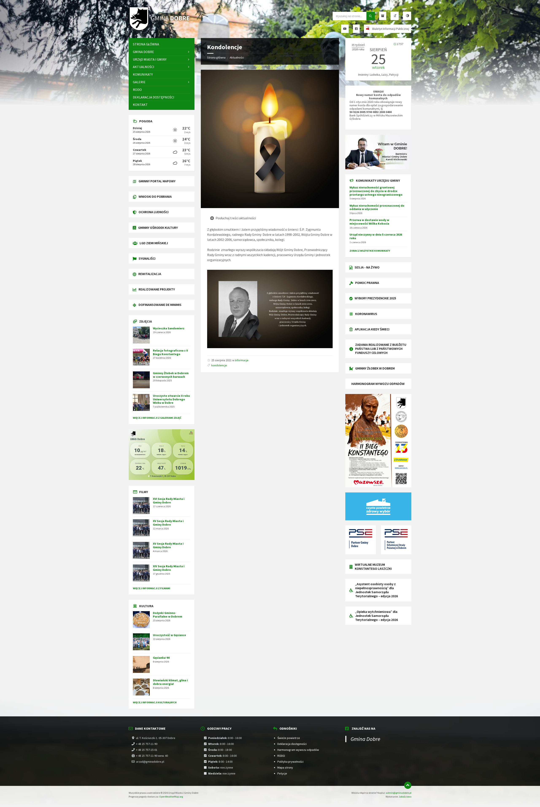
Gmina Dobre (365, 738)
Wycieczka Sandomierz (168, 328)
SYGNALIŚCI (147, 258)
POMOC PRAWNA (367, 283)
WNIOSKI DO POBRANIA (155, 196)
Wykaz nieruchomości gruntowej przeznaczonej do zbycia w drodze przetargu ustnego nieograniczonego (376, 190)
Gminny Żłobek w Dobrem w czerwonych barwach (171, 375)
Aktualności (237, 57)
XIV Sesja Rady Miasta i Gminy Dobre (168, 568)
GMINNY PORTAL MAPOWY (157, 181)
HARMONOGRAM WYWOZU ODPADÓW (378, 384)
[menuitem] (161, 44)
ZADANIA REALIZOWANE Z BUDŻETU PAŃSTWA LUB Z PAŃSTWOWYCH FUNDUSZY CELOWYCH (380, 348)
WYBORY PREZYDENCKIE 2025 (375, 298)
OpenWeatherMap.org (171, 796)
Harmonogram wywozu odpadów (298, 750)
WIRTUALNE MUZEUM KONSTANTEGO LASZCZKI (373, 566)
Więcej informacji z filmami (151, 588)
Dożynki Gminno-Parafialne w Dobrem (167, 614)
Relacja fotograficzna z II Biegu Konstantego (170, 352)
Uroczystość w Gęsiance (169, 635)
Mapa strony (285, 767)
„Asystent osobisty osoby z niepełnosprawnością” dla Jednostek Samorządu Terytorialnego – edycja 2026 (376, 590)
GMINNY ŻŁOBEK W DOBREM (375, 368)
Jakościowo (405, 796)
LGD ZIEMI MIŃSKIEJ (154, 243)
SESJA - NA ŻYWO (367, 267)
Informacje (241, 360)
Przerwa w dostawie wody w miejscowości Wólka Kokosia (369, 221)
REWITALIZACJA (149, 274)
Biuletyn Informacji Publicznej (390, 29)
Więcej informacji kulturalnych (155, 702)
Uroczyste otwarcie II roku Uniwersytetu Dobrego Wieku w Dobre (171, 399)
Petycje (282, 773)
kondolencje (219, 365)
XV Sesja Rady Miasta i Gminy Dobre (168, 522)
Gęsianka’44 (161, 658)
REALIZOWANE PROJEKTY (157, 289)
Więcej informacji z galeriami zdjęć (157, 417)
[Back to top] (407, 785)
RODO (281, 756)
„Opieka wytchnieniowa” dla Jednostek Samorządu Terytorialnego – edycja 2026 (376, 615)
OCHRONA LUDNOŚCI (154, 212)
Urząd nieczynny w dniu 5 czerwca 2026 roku (376, 236)
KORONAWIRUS (366, 314)
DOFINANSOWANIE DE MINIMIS (160, 305)
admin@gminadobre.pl (398, 792)
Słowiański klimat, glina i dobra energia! (170, 682)
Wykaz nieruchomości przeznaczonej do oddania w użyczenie (377, 207)
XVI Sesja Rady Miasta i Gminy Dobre (168, 500)
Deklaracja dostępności (292, 744)
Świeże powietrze (288, 738)
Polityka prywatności (290, 761)
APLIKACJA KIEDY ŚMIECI (372, 329)
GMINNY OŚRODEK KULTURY (158, 227)
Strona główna (216, 57)
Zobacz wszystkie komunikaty (370, 250)
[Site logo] (160, 30)
